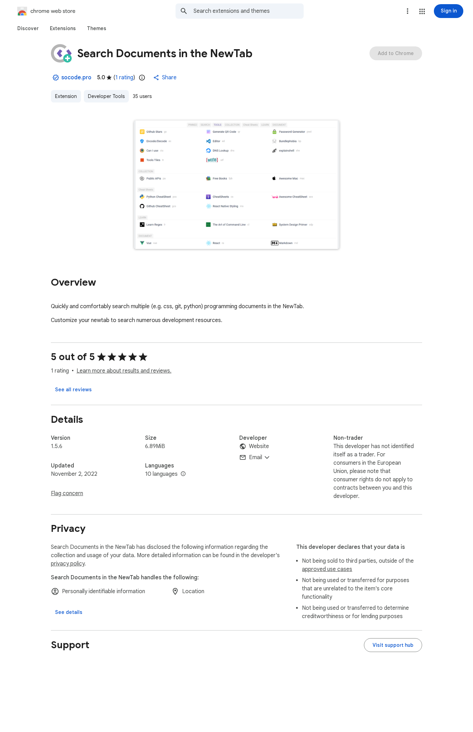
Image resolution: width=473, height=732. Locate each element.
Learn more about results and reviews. (124, 370)
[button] (422, 11)
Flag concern (67, 493)
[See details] (69, 612)
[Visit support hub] (393, 645)
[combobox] (249, 11)
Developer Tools (106, 96)
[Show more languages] (183, 474)
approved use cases (327, 569)
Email (255, 457)
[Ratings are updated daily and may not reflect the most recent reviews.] (142, 77)
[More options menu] (407, 11)
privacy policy (67, 563)
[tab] (28, 28)
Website (259, 446)
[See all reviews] (73, 389)
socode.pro (76, 77)
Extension (66, 96)
